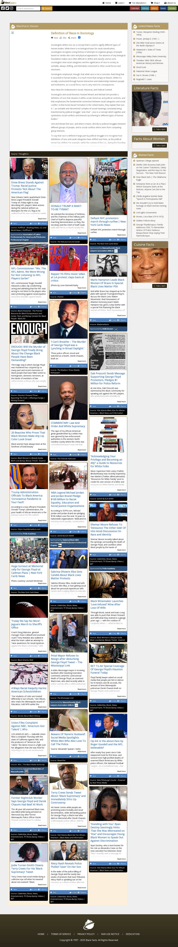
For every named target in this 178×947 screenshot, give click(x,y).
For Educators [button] (138, 3)
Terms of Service (61, 934)
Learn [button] (120, 3)
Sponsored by (28, 237)
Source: (28, 228)
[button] (14, 944)
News (163, 8)
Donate (172, 8)
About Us (171, 3)
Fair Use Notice (110, 934)
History (145, 8)
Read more (42, 219)
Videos (154, 8)
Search (48, 8)
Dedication (133, 934)
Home (108, 3)
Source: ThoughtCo (20, 154)
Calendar (135, 8)
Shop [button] (156, 3)
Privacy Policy (86, 934)
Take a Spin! (160, 129)
